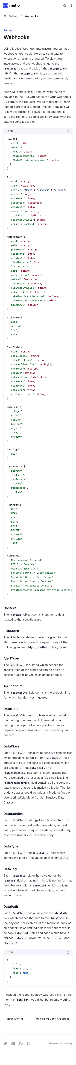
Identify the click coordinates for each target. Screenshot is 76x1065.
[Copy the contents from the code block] (68, 131)
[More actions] (71, 5)
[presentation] (38, 366)
